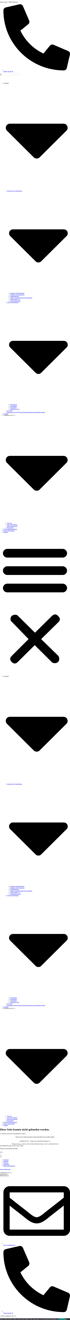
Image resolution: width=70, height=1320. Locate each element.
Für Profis (9, 410)
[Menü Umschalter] (1, 1156)
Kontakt (5, 532)
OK (60, 1319)
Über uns (9, 523)
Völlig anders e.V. (15, 299)
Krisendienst (13, 404)
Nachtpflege (13, 406)
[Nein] (66, 1319)
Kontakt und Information (5, 1169)
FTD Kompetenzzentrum (10, 529)
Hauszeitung (10, 527)
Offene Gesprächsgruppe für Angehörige (21, 298)
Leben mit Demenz (12, 524)
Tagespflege (13, 407)
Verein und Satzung (12, 526)
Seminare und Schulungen (17, 294)
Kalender (5, 414)
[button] (35, 604)
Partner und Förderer (9, 530)
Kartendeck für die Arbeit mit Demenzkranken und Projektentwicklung (26, 412)
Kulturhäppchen (14, 296)
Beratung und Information (17, 293)
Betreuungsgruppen (15, 301)
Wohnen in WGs (14, 409)
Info (64, 1319)
